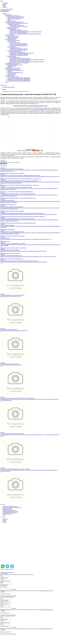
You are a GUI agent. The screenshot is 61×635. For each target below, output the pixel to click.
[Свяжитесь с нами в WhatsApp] (2, 568)
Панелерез (10, 71)
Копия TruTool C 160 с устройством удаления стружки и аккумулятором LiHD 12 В (27, 59)
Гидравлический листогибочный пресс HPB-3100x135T (19, 80)
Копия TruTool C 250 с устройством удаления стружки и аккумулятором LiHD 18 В (27, 61)
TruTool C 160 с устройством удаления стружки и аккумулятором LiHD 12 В (25, 31)
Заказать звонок (3, 85)
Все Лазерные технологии (13, 35)
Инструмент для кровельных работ (12, 15)
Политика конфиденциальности (7, 572)
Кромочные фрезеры (12, 65)
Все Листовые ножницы (15, 42)
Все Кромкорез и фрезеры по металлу (15, 64)
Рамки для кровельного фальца (14, 18)
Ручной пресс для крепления (13, 24)
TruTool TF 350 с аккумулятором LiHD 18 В (19, 26)
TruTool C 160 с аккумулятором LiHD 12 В (18, 30)
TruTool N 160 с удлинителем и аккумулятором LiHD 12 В (22, 53)
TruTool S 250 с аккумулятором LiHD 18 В (18, 44)
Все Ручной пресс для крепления (16, 25)
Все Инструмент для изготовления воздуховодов (18, 23)
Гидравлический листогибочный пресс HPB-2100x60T (19, 78)
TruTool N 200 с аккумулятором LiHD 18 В (18, 49)
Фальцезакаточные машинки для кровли (16, 17)
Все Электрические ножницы (14, 40)
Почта (1, 582)
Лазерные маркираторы (12, 38)
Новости (4, 89)
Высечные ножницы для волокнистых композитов (18, 62)
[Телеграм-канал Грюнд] (12, 568)
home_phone (14, 589)
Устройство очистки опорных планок (15, 72)
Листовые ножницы (12, 41)
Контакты (5, 522)
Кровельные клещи (11, 20)
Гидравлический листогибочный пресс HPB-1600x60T (19, 77)
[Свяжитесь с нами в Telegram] (7, 568)
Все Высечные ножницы (15, 47)
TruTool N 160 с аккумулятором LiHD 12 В (18, 48)
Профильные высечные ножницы (14, 50)
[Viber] (4, 163)
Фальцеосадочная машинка (13, 27)
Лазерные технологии (9, 34)
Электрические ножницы (10, 39)
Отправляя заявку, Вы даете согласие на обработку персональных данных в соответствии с (27, 590)
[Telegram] (3, 163)
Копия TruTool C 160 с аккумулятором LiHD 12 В (20, 58)
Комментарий (3, 585)
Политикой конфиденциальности (46, 590)
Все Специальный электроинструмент (15, 70)
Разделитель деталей (12, 73)
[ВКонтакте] (1, 163)
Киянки (9, 19)
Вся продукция (8, 14)
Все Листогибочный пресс (13, 76)
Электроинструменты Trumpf (9, 87)
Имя (1, 575)
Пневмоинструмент (12, 74)
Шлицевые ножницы (12, 28)
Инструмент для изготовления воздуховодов (14, 22)
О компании (5, 518)
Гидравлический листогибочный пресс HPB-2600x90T (19, 79)
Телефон (2, 579)
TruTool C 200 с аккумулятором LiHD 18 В (18, 32)
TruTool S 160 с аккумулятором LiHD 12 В (18, 43)
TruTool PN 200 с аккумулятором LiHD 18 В (19, 54)
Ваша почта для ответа (5, 601)
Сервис (6, 82)
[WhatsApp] (6, 163)
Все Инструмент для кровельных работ (16, 16)
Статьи (4, 521)
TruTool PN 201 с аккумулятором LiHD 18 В (19, 55)
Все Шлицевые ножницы (15, 29)
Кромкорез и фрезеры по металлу (12, 63)
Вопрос (2, 604)
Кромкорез (10, 67)
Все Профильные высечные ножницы (17, 52)
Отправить (3, 591)
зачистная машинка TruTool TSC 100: (37, 105)
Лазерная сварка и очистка (13, 37)
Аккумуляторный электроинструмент (13, 68)
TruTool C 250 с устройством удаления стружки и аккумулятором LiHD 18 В (25, 33)
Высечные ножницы (12, 46)
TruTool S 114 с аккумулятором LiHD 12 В (18, 45)
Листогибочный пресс (9, 75)
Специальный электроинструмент (12, 69)
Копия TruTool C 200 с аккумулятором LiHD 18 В (20, 60)
